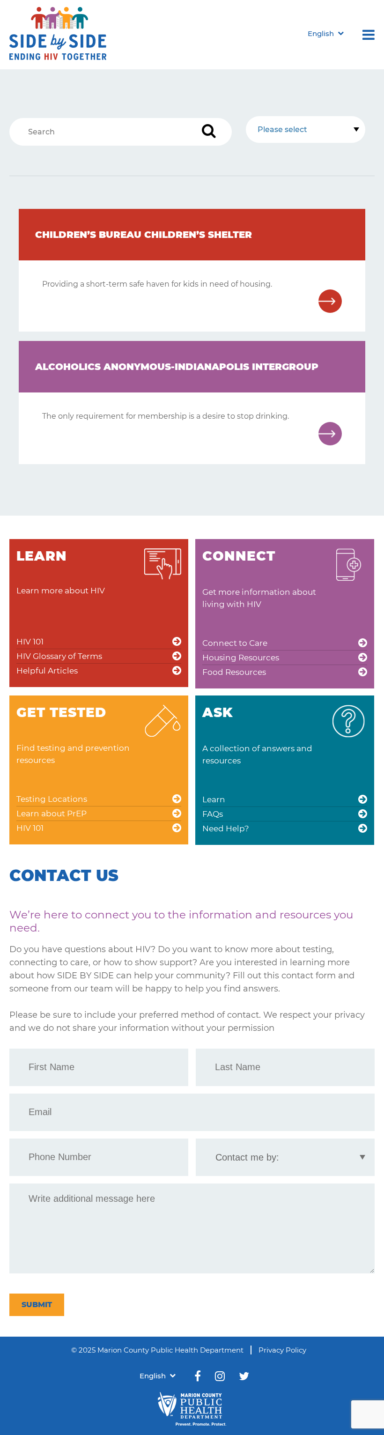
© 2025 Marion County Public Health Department (157, 1350)
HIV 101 (30, 641)
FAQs (212, 814)
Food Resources (234, 672)
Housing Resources (240, 657)
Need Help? (225, 828)
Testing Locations (51, 799)
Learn (213, 799)
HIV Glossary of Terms (59, 656)
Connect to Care (234, 643)
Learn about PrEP (51, 813)
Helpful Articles (47, 670)
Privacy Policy (282, 1350)
